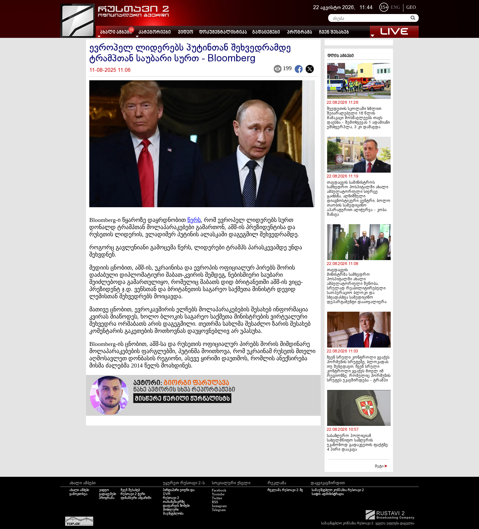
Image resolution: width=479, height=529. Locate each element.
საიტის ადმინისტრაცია (328, 494)
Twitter (217, 498)
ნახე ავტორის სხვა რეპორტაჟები (184, 390)
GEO (411, 7)
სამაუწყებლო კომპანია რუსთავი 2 (338, 490)
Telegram (219, 510)
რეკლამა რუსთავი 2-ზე (285, 490)
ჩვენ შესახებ (334, 32)
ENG (395, 7)
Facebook (219, 490)
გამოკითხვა (78, 494)
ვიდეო (185, 32)
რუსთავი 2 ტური (133, 494)
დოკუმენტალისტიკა (223, 32)
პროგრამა (299, 32)
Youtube (218, 494)
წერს (194, 220)
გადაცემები (266, 32)
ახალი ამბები (79, 490)
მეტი (380, 466)
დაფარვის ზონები (176, 505)
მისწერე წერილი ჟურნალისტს (182, 399)
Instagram (219, 506)
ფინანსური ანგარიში (136, 498)
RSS (215, 502)
